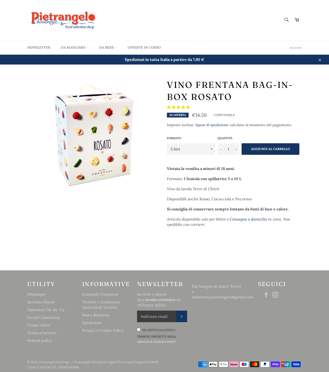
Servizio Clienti (41, 302)
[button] (179, 107)
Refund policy (39, 340)
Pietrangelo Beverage (54, 362)
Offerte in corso (144, 47)
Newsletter (38, 47)
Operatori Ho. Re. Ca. (46, 309)
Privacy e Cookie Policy (103, 330)
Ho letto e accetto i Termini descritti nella (156, 336)
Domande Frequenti (100, 294)
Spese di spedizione (211, 125)
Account (296, 48)
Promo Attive (39, 325)
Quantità (224, 138)
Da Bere (107, 47)
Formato (174, 138)
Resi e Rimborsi (96, 315)
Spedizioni (91, 322)
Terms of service (42, 332)
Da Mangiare (73, 47)
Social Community (43, 317)
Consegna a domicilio (248, 219)
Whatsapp (36, 294)
